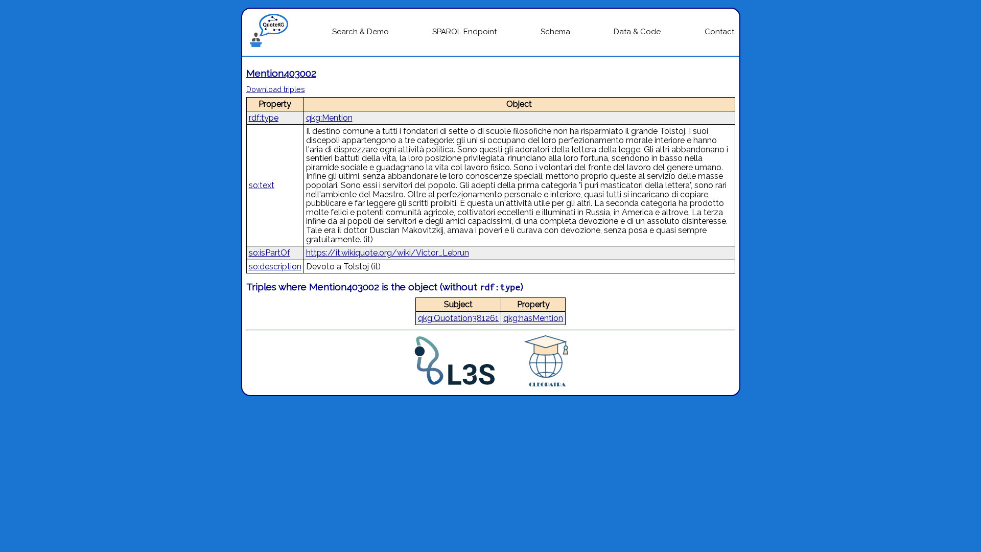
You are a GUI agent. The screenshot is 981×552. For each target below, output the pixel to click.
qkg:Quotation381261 (458, 318)
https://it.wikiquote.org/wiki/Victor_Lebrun (387, 253)
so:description (275, 266)
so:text (261, 185)
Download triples (275, 89)
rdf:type (263, 118)
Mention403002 (281, 73)
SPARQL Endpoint (464, 31)
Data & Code (637, 31)
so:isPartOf (269, 253)
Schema (555, 31)
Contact (719, 31)
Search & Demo (360, 31)
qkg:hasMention (533, 318)
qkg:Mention (329, 118)
